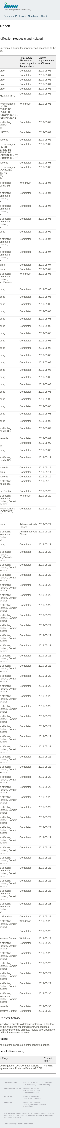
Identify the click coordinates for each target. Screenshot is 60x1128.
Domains (9, 16)
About (43, 16)
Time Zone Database (32, 1099)
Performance (35, 1102)
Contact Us (28, 1107)
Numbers (33, 16)
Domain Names (10, 1082)
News (25, 1102)
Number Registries (31, 1088)
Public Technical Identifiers (42, 1115)
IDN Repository (44, 1085)
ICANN (18, 1118)
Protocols (20, 16)
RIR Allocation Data (31, 1090)
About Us (8, 1102)
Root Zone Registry (31, 1082)
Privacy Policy (10, 1124)
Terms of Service (25, 1124)
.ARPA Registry (29, 1085)
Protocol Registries (31, 1096)
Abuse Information (31, 1093)
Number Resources (12, 1088)
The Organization (30, 1104)
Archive (42, 1104)
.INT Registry (46, 1082)
